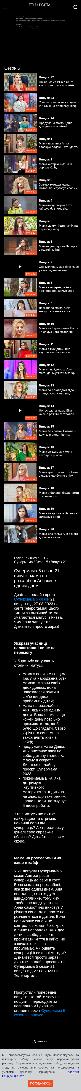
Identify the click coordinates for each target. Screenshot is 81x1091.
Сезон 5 (12, 68)
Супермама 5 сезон (31, 599)
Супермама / (24, 562)
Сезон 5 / (43, 562)
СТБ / (44, 558)
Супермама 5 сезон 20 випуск (39, 1012)
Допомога (41, 1041)
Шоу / (35, 558)
